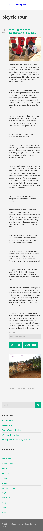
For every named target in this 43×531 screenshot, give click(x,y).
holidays (5, 478)
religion (5, 493)
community (6, 459)
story (4, 502)
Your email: (12, 332)
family (4, 468)
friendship (5, 473)
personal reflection (9, 488)
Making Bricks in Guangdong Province (22, 31)
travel (4, 507)
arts (3, 454)
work (4, 512)
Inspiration (6, 483)
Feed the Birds (7, 420)
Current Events (7, 463)
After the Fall (7, 425)
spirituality (6, 498)
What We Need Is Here (10, 435)
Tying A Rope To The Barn (12, 430)
